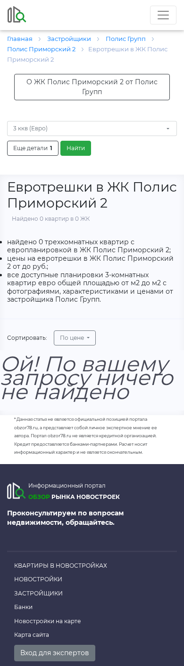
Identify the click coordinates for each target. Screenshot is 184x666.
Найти (76, 148)
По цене (72, 337)
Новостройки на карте (47, 621)
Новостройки (38, 579)
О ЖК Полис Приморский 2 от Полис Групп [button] (92, 87)
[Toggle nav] (163, 15)
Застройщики (38, 593)
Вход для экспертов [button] (54, 653)
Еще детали (32, 148)
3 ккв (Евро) (30, 128)
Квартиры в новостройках (60, 565)
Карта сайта (31, 634)
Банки (23, 606)
